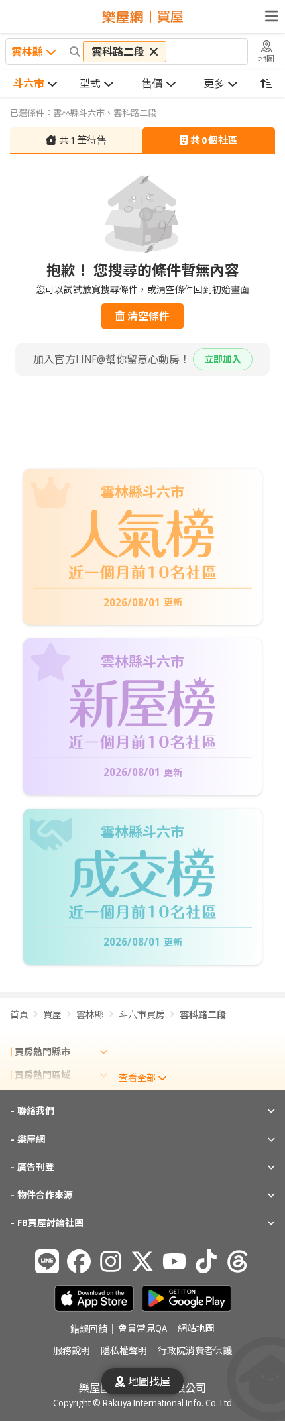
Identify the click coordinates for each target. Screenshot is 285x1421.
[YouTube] (174, 1261)
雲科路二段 (203, 1014)
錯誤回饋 (88, 1329)
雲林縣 (90, 1014)
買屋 (52, 1014)
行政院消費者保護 (195, 1350)
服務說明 (71, 1350)
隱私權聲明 (124, 1350)
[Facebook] (79, 1261)
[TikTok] (206, 1261)
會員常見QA (142, 1329)
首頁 (19, 1014)
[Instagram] (111, 1261)
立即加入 (222, 359)
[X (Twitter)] (142, 1261)
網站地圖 (196, 1329)
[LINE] (47, 1261)
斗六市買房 (142, 1014)
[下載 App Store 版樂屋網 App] (94, 1298)
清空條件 (148, 316)
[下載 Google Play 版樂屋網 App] (186, 1298)
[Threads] (238, 1261)
